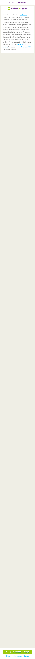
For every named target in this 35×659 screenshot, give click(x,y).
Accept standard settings (17, 652)
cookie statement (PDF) (23, 47)
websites (23, 15)
